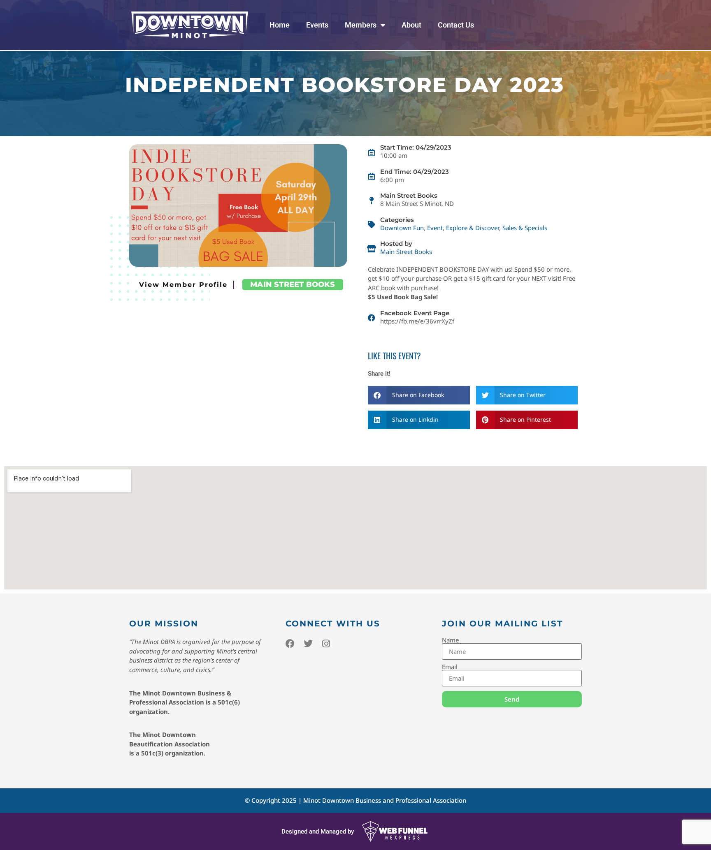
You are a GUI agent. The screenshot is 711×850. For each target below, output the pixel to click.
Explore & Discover (472, 228)
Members (360, 25)
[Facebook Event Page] (371, 317)
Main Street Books (292, 284)
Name (450, 640)
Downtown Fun (402, 228)
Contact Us (456, 25)
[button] (419, 395)
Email (450, 667)
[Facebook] (290, 643)
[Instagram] (326, 643)
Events (317, 25)
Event (435, 228)
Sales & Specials (524, 228)
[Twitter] (308, 643)
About (411, 25)
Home (280, 25)
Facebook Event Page (414, 313)
